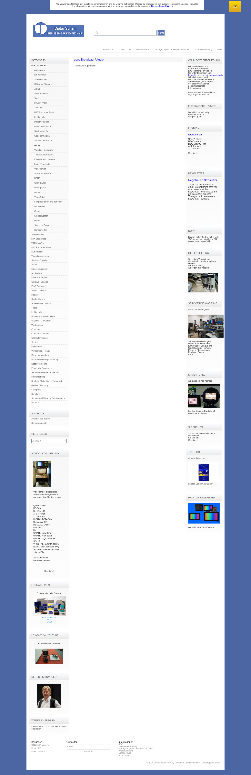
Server (34, 342)
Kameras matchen (40, 355)
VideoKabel (39, 197)
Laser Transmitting (43, 164)
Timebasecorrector (43, 154)
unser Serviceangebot (198, 309)
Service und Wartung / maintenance (48, 398)
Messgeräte (40, 187)
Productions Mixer (43, 126)
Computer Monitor (39, 338)
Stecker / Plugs (41, 225)
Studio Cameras (39, 290)
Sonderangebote (39, 423)
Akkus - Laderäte (42, 173)
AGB (219, 49)
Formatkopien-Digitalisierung (44, 359)
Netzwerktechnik (39, 364)
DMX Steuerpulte (39, 277)
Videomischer (40, 79)
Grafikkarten (40, 183)
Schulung (35, 394)
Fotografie (36, 389)
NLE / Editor (37, 251)
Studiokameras (41, 93)
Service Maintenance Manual (45, 372)
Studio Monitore (38, 299)
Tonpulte (38, 107)
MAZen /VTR (40, 103)
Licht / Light (39, 117)
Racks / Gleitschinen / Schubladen (47, 381)
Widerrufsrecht (143, 49)
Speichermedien (42, 136)
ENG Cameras (38, 286)
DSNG (37, 178)
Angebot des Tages (40, 418)
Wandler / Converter (44, 150)
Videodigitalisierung (40, 256)
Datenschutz (125, 49)
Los (161, 33)
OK (235, 6)
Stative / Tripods (39, 260)
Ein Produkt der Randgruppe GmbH (203, 762)
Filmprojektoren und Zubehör (48, 202)
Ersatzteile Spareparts (42, 368)
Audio (37, 145)
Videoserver (40, 169)
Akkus (37, 89)
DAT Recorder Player (44, 112)
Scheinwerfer (40, 230)
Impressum (108, 49)
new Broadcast (38, 239)
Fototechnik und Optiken (43, 316)
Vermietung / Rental (40, 351)
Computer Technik (40, 333)
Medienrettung (38, 377)
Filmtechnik (36, 346)
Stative (37, 98)
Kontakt (49, 571)
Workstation (37, 325)
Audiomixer (39, 70)
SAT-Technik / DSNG (41, 303)
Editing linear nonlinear (44, 159)
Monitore (35, 295)
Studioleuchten (41, 216)
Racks (37, 220)
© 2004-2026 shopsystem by (165, 762)
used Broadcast (38, 65)
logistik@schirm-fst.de (198, 94)
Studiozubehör (41, 131)
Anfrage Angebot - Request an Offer (172, 49)
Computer (36, 329)
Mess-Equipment (39, 269)
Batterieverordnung (203, 49)
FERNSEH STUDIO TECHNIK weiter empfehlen (49, 727)
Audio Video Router (43, 140)
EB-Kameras (40, 75)
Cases (37, 211)
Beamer (35, 402)
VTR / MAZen (37, 243)
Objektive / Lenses (43, 84)
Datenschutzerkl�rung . (163, 6)
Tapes (34, 308)
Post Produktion (41, 122)
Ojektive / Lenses (39, 282)
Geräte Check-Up (39, 385)
